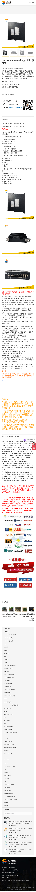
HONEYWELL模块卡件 (9, 690)
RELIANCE (6, 751)
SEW (5, 769)
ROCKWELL (7, 760)
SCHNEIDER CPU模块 (9, 766)
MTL (5, 735)
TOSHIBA (6, 778)
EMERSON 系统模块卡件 (10, 665)
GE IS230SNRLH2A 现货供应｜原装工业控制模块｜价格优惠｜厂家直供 (20, 850)
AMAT (5, 644)
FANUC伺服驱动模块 (9, 674)
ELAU (5, 662)
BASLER (6, 650)
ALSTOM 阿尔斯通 (8, 641)
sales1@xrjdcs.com (15, 107)
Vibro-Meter (7, 787)
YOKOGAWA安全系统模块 (10, 799)
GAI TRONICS (7, 680)
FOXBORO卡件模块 (9, 677)
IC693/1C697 (7, 693)
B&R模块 (6, 647)
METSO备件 (7, 720)
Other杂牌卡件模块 (9, 744)
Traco (5, 781)
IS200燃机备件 (7, 702)
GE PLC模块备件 (10, 94)
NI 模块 (6, 738)
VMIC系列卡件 (7, 790)
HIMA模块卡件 (7, 687)
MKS (5, 723)
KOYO (5, 711)
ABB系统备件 (7, 632)
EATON (6, 659)
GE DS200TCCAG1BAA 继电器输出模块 (7, 614)
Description (5, 119)
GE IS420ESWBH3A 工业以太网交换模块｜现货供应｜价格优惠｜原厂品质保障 (20, 836)
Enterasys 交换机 (8, 668)
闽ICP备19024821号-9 (19, 889)
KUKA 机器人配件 (8, 714)
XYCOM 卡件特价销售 (9, 796)
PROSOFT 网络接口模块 (10, 748)
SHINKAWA (7, 772)
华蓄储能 (6, 805)
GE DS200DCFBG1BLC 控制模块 (27, 614)
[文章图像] (5, 822)
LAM (5, 717)
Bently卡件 (7, 653)
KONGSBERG (7, 708)
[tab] (18, 118)
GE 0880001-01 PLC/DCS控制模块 (32, 616)
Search (30, 813)
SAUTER (6, 763)
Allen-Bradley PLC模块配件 (11, 635)
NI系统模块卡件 (8, 741)
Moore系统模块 (8, 729)
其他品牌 (6, 802)
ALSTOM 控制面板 (8, 638)
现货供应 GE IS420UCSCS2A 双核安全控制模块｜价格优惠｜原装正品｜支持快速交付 (20, 843)
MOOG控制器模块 (8, 726)
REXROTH (6, 757)
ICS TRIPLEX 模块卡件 (9, 696)
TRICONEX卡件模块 (9, 784)
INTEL (5, 699)
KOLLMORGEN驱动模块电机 (11, 705)
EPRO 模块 (6, 671)
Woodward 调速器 (8, 793)
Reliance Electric (8, 754)
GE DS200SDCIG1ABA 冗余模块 (14, 614)
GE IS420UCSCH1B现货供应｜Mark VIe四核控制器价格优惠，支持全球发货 (20, 829)
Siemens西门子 (8, 775)
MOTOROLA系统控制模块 (10, 732)
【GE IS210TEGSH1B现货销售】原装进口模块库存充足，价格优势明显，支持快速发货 (20, 822)
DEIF (5, 656)
